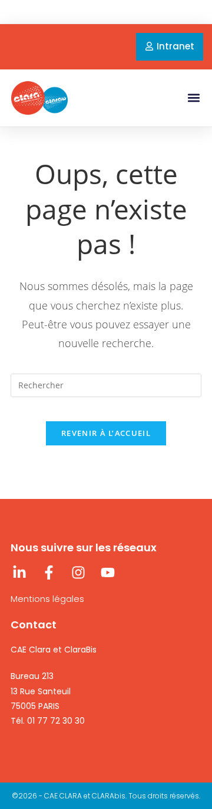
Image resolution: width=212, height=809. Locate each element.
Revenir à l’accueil (106, 433)
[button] (193, 98)
